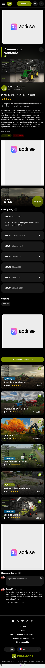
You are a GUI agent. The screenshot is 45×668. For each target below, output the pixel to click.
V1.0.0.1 (13, 278)
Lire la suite (5, 132)
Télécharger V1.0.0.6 (24, 359)
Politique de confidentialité (23, 638)
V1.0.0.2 (13, 267)
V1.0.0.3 (13, 257)
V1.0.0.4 (14, 246)
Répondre (17, 602)
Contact (22, 627)
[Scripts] (37, 201)
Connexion (24, 4)
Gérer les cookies (22, 642)
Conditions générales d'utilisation (22, 634)
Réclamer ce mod (14, 89)
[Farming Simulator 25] (5, 56)
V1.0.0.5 (15, 236)
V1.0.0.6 (13, 217)
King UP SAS (29, 661)
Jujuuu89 (9, 589)
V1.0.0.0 (14, 288)
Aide (22, 630)
